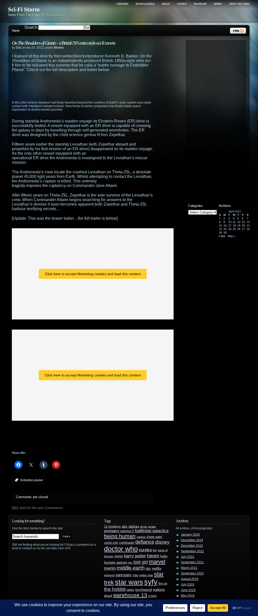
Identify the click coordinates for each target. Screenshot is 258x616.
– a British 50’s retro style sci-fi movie (63, 43)
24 (229, 229)
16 (225, 225)
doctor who (121, 549)
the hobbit (114, 589)
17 (229, 225)
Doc (18, 47)
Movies (59, 47)
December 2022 (192, 545)
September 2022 (192, 551)
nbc (148, 568)
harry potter (135, 556)
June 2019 (188, 590)
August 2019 (189, 579)
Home (15, 31)
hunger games (115, 562)
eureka (145, 549)
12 (238, 221)
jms (130, 562)
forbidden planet (31, 480)
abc (124, 526)
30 (225, 232)
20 (243, 225)
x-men (152, 596)
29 (220, 232)
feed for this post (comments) (37, 508)
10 (229, 221)
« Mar (221, 236)
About (166, 4)
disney (162, 542)
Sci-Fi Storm (24, 9)
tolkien (130, 589)
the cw (162, 583)
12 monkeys (112, 526)
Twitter (218, 4)
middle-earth (131, 568)
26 (238, 229)
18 (234, 225)
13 (243, 221)
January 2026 (190, 534)
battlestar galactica (152, 531)
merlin (110, 568)
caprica (141, 536)
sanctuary (123, 575)
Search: (31, 27)
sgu (135, 575)
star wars (129, 582)
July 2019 (187, 584)
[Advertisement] (92, 86)
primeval (109, 575)
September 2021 (192, 562)
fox (155, 550)
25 (234, 229)
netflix (156, 568)
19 (238, 225)
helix (164, 556)
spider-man (146, 575)
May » (231, 236)
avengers (111, 531)
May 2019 (188, 595)
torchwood (143, 590)
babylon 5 (127, 531)
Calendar (122, 4)
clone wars (154, 537)
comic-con (111, 542)
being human (120, 536)
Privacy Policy (145, 4)
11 (234, 221)
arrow (143, 526)
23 (225, 229)
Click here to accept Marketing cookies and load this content (93, 274)
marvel (157, 562)
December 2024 (192, 540)
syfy (150, 582)
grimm (118, 556)
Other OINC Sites (239, 4)
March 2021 (189, 568)
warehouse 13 (130, 595)
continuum (126, 542)
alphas (133, 526)
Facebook (200, 4)
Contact (182, 4)
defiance (144, 542)
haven (153, 555)
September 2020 (192, 573)
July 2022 (187, 557)
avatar (152, 526)
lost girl (141, 562)
